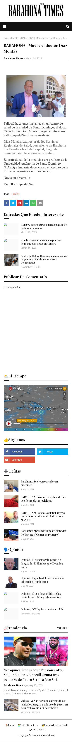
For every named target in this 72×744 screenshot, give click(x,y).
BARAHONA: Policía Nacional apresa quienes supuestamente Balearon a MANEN (43, 516)
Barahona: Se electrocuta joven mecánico (39, 483)
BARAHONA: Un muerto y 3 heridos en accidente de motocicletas (43, 499)
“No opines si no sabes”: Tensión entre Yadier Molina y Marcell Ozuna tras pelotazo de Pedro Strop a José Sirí (33, 675)
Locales (15, 38)
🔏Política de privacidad (54, 725)
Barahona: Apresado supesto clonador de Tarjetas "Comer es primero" (43, 532)
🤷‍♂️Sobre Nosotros (28, 725)
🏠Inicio (9, 725)
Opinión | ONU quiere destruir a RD (42, 609)
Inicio (6, 38)
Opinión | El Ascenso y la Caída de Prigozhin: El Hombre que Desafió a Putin (42, 563)
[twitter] (52, 451)
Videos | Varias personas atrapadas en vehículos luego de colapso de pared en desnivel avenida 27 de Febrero (44, 704)
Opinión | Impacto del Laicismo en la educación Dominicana (42, 579)
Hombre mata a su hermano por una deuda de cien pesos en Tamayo (41, 242)
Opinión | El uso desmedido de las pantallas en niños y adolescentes (41, 595)
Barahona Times (13, 58)
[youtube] (19, 459)
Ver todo (62, 627)
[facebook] (19, 451)
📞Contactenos (36, 729)
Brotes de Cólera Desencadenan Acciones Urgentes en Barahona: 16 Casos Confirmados (44, 259)
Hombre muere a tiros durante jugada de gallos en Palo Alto (44, 226)
